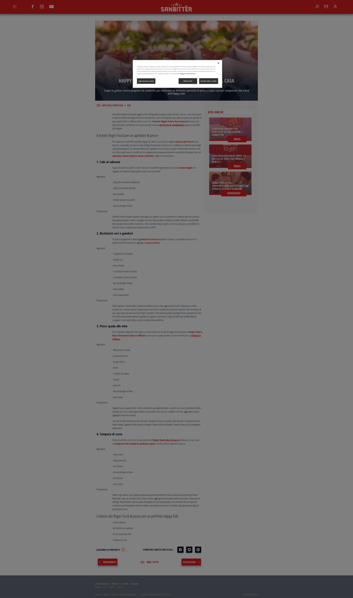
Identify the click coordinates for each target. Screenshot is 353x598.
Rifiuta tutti (188, 81)
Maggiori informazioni (188, 74)
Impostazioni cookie (146, 81)
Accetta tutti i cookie (209, 81)
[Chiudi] (218, 63)
